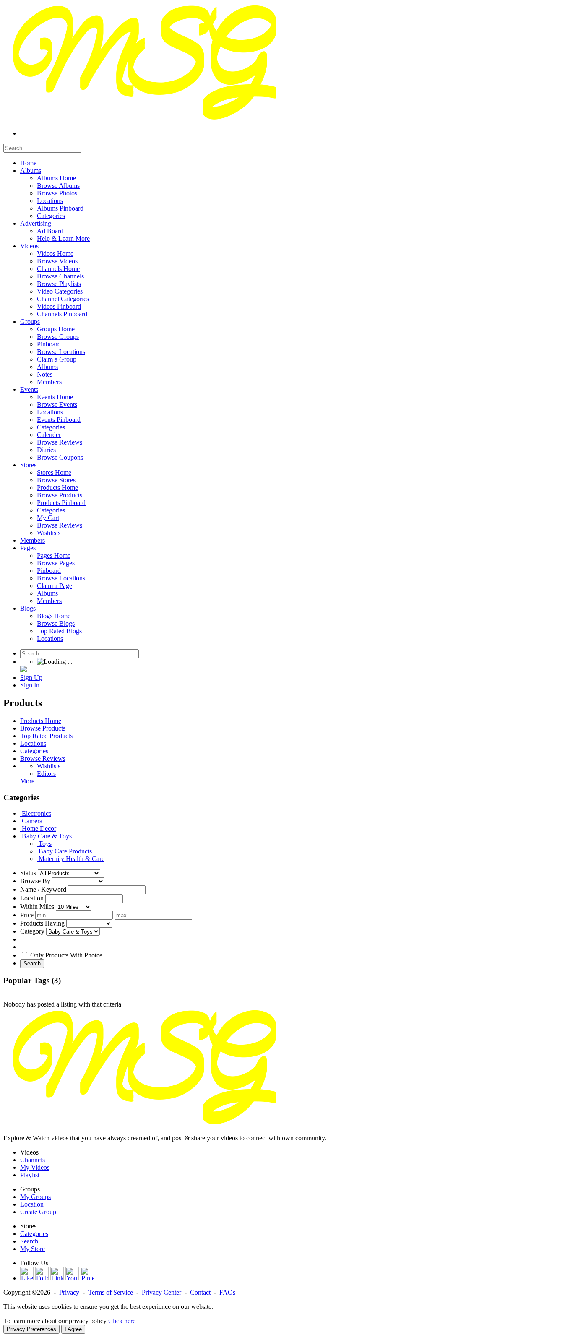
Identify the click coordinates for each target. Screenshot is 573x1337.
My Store (32, 1248)
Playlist (29, 1174)
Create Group (38, 1211)
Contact (200, 1292)
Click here (121, 1320)
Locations (33, 743)
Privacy (69, 1292)
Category (32, 931)
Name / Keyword (43, 889)
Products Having (42, 923)
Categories (34, 750)
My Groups (35, 1196)
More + (30, 781)
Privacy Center (161, 1292)
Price (27, 914)
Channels (32, 1159)
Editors (46, 773)
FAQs (227, 1292)
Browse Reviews (42, 758)
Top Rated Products (46, 735)
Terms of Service (110, 1292)
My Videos (34, 1167)
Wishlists (48, 766)
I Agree (73, 1329)
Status (28, 873)
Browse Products (42, 728)
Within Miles (37, 906)
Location (32, 898)
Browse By (35, 880)
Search (32, 963)
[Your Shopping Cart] (23, 670)
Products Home (40, 720)
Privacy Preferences (31, 1329)
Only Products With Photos (66, 955)
